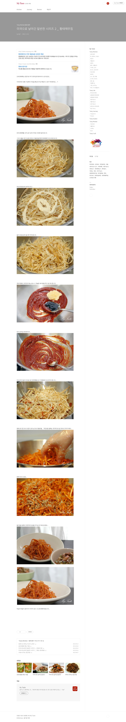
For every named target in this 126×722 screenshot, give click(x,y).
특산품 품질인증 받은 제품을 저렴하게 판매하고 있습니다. (35, 69)
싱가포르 (97, 164)
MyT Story (93, 108)
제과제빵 (100, 166)
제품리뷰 (92, 126)
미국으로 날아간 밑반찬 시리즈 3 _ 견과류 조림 (30, 648)
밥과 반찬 (31, 641)
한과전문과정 (98, 175)
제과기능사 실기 (93, 166)
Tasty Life (92, 90)
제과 (95, 171)
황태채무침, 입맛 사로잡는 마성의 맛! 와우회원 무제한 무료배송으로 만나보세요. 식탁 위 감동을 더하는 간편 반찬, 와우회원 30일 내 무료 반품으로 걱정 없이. (48, 57)
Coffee (92, 128)
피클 (107, 164)
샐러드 (91, 63)
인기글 (96, 156)
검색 (104, 3)
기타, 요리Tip (93, 85)
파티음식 (104, 169)
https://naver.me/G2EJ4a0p (27, 64)
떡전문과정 (102, 164)
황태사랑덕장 (23, 66)
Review (39, 9)
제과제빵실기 (98, 169)
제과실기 (92, 169)
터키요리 (92, 175)
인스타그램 (91, 195)
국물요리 (92, 61)
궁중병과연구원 (93, 173)
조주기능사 (92, 104)
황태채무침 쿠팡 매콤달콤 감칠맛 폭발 (31, 54)
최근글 (91, 156)
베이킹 (91, 74)
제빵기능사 (92, 102)
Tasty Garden (93, 119)
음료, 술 (92, 81)
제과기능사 (92, 99)
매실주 (49, 9)
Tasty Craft (93, 133)
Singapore (93, 114)
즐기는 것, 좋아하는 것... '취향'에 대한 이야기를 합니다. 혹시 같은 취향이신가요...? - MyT (42, 690)
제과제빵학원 (105, 175)
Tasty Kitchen (23, 641)
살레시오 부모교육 (94, 106)
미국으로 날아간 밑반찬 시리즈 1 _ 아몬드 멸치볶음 (32, 650)
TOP (108, 716)
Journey (29, 9)
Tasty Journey (94, 111)
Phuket (92, 116)
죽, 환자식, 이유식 (94, 56)
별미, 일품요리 (93, 65)
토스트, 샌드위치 (94, 70)
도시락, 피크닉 (93, 79)
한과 (105, 173)
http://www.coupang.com (26, 51)
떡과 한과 (92, 72)
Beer (91, 130)
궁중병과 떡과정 (94, 97)
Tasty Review (93, 121)
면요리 (91, 58)
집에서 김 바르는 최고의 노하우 (26, 644)
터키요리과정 (93, 93)
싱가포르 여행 (93, 177)
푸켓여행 (92, 164)
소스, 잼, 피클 (93, 76)
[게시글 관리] (24, 632)
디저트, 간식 (93, 67)
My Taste (23, 687)
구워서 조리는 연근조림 (24, 652)
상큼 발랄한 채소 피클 (24, 646)
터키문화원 (100, 173)
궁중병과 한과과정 (94, 95)
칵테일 (91, 171)
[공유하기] (22, 632)
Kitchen (19, 9)
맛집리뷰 (92, 124)
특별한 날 (92, 83)
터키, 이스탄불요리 (94, 87)
